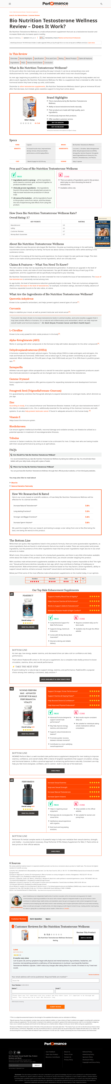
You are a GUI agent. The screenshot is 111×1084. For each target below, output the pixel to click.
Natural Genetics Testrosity (22, 486)
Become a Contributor (53, 1057)
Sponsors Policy (88, 1057)
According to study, (17, 405)
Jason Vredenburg (16, 907)
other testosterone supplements (32, 86)
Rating (61, 58)
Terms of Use (68, 1054)
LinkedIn (66, 908)
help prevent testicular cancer (37, 411)
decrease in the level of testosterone (34, 285)
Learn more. (91, 42)
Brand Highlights (26, 58)
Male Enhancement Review (19, 12)
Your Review (16, 985)
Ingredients (14, 63)
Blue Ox (14, 483)
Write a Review (86, 938)
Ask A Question (36, 919)
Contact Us (67, 1057)
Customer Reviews (34, 15)
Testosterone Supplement (32, 12)
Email (58, 988)
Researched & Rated (34, 63)
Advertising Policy (88, 1054)
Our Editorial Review (21, 15)
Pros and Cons (51, 58)
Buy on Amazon (58, 122)
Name (14, 988)
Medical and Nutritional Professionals (69, 38)
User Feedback (50, 1052)
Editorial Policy (87, 1052)
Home (11, 12)
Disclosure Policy (88, 1060)
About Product (71, 58)
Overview (13, 58)
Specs (48, 919)
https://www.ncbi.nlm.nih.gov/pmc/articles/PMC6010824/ (50, 890)
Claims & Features (85, 58)
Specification (39, 58)
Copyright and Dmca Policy (91, 1062)
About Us (67, 1052)
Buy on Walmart (58, 127)
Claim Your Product (52, 1054)
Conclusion (48, 63)
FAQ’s (23, 63)
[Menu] (10, 4)
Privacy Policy (68, 1060)
